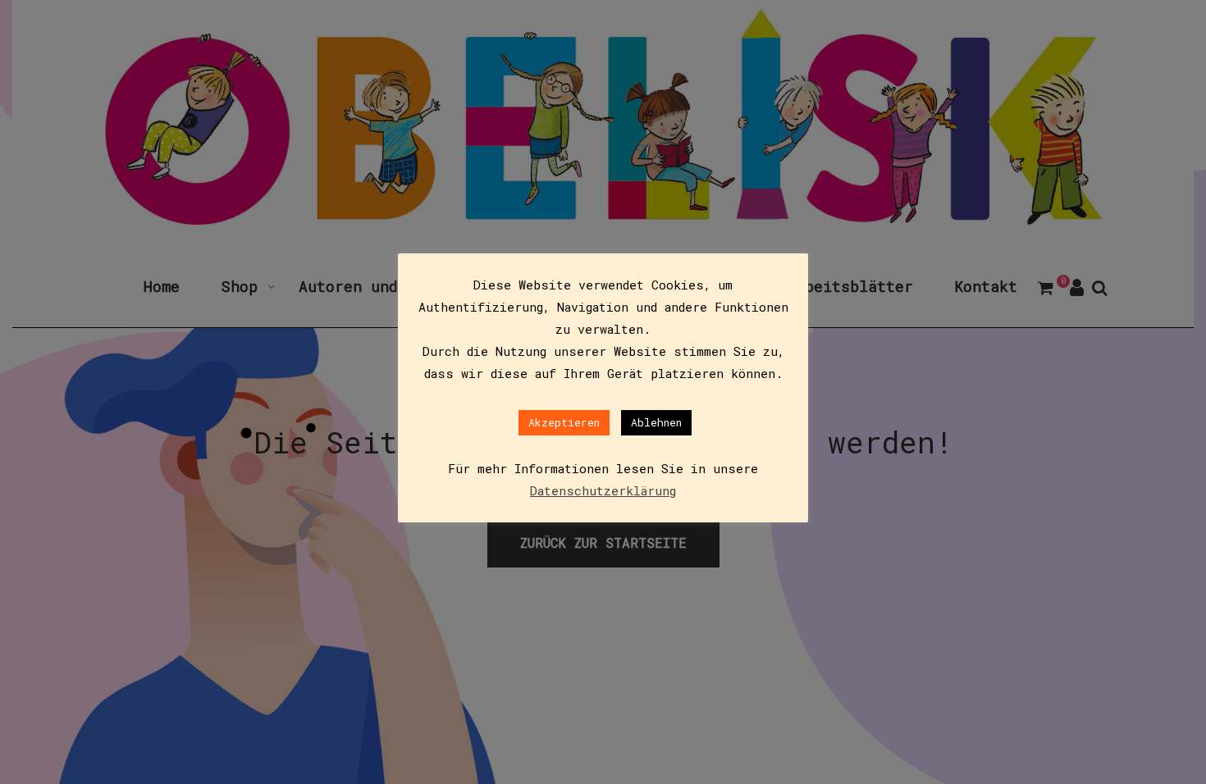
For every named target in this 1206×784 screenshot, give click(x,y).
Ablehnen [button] (656, 422)
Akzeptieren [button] (564, 422)
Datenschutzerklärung (603, 490)
